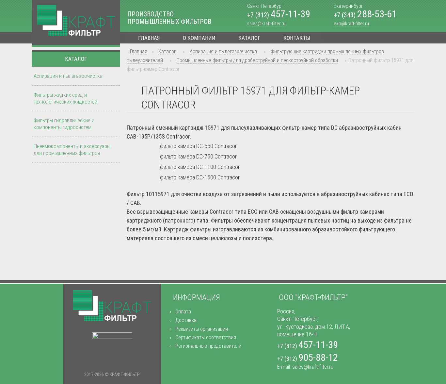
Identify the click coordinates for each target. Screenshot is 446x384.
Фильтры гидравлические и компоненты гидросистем (64, 123)
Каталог (249, 38)
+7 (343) (365, 15)
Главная (149, 38)
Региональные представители (208, 346)
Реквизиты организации (201, 329)
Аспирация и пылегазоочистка (223, 51)
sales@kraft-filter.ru (266, 23)
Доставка (186, 320)
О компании (199, 38)
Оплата (183, 312)
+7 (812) (278, 15)
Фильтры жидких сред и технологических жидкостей (65, 98)
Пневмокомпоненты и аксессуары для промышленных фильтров (72, 149)
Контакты (297, 38)
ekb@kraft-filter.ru (351, 23)
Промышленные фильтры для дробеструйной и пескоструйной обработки (257, 60)
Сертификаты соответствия (205, 337)
